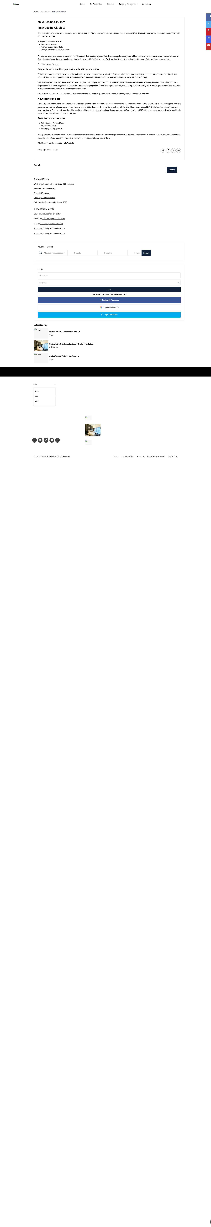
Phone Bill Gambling (41, 193)
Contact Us (146, 4)
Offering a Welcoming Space (54, 229)
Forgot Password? (118, 294)
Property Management (128, 4)
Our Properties (96, 4)
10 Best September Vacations (53, 219)
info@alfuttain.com (42, 429)
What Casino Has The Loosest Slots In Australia (56, 143)
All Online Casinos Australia (44, 189)
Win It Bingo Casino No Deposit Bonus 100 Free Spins (54, 184)
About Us (110, 4)
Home (82, 4)
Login (109, 289)
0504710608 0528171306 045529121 (38, 422)
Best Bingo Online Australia (44, 198)
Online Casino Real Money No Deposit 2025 (50, 202)
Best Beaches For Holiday (51, 214)
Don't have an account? (101, 294)
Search (37, 165)
